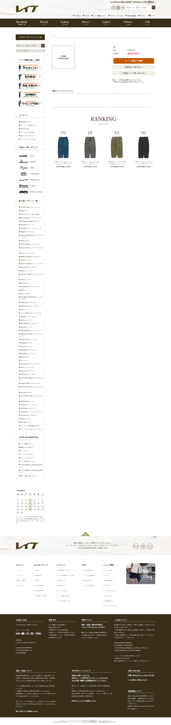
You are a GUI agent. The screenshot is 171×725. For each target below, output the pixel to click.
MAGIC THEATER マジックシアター (31, 264)
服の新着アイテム (26, 122)
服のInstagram (88, 570)
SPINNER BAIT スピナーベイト (30, 286)
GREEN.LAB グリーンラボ (28, 339)
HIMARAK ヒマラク (26, 343)
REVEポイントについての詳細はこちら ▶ (84, 701)
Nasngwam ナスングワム (28, 267)
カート (153, 16)
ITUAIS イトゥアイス (27, 253)
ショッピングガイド (26, 458)
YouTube (77, 16)
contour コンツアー (26, 320)
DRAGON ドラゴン (26, 327)
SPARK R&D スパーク (27, 401)
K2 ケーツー (24, 360)
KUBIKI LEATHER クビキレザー (30, 257)
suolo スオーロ (25, 293)
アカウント (108, 585)
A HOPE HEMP (39, 585)
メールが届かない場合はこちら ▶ (137, 680)
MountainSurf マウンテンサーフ (30, 364)
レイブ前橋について (100, 16)
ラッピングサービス (26, 454)
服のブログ (61, 585)
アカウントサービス (117, 16)
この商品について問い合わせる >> (133, 73)
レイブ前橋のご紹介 (64, 596)
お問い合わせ (109, 596)
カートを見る (109, 570)
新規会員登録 (131, 16)
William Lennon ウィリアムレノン (31, 306)
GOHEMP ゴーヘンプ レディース (30, 228)
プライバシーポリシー (111, 606)
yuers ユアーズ (25, 309)
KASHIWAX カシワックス (28, 353)
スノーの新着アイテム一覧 (66, 575)
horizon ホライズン (26, 346)
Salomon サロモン (26, 392)
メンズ (19, 570)
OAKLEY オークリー (26, 371)
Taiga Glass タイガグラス (28, 302)
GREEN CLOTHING (41, 596)
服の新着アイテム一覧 (64, 570)
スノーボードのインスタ (28, 139)
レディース (20, 575)
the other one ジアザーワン (28, 415)
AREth (37, 580)
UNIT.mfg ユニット (26, 422)
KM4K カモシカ (25, 357)
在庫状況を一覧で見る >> (133, 67)
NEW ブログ (61, 580)
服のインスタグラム (26, 136)
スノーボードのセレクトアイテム (30, 429)
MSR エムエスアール (27, 367)
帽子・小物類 (21, 580)
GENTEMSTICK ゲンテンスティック (31, 330)
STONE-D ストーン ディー (28, 405)
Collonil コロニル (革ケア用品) (29, 214)
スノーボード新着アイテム (28, 125)
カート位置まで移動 (134, 61)
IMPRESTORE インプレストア (30, 244)
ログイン (143, 16)
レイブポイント (25, 451)
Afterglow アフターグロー (28, 316)
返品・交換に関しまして (28, 476)
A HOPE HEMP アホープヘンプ (30, 207)
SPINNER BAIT (39, 590)
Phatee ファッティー (27, 271)
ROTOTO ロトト (25, 283)
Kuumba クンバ (25, 260)
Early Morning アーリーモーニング (31, 218)
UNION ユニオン (25, 419)
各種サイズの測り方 (26, 447)
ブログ (87, 16)
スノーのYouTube (89, 585)
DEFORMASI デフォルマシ (28, 323)
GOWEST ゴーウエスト (27, 232)
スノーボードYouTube (27, 132)
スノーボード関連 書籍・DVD (29, 426)
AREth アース (24, 211)
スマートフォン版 (35, 37)
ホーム (53, 35)
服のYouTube (24, 129)
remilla (37, 570)
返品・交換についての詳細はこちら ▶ (27, 711)
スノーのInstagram (89, 575)
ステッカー (20, 585)
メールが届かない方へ (27, 461)
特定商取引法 (109, 601)
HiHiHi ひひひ (24, 241)
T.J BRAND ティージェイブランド (31, 412)
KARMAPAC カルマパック (28, 350)
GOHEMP (38, 575)
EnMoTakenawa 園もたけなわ (29, 221)
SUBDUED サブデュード (28, 408)
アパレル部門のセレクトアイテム (30, 313)
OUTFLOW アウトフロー (28, 374)
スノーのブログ (62, 590)
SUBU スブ (23, 290)
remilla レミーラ (25, 279)
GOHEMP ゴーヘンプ (27, 225)
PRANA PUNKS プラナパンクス (30, 383)
